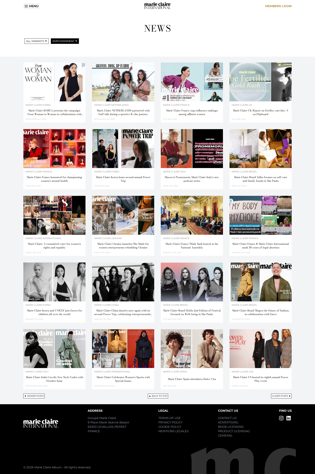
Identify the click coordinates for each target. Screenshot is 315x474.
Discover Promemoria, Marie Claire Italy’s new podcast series (192, 179)
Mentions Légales (173, 431)
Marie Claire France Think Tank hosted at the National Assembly (192, 245)
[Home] (157, 5)
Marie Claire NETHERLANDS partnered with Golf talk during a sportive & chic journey (123, 112)
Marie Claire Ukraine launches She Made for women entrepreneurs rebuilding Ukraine (123, 245)
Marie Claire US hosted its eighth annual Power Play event (260, 379)
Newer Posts (35, 396)
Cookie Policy (169, 427)
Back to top (159, 396)
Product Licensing (234, 431)
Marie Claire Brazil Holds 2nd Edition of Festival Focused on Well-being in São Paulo (192, 312)
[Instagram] (281, 418)
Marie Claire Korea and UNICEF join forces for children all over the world (54, 312)
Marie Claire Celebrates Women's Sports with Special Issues (123, 379)
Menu (34, 6)
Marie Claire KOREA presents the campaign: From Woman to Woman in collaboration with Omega (54, 112)
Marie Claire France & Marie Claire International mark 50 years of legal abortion (260, 245)
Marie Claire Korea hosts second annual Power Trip (123, 179)
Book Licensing (231, 427)
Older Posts (280, 396)
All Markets (35, 41)
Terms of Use (169, 418)
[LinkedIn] (288, 418)
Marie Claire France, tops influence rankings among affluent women (192, 112)
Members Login (278, 6)
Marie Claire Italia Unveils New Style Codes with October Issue (54, 379)
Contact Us (227, 418)
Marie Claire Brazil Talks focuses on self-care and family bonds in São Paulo (260, 179)
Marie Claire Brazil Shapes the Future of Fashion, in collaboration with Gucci (260, 312)
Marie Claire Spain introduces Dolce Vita (192, 379)
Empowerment (63, 41)
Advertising (228, 422)
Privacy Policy (170, 422)
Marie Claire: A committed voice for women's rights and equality (54, 245)
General (225, 435)
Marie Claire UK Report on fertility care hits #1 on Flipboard (260, 112)
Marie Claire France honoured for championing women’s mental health (54, 179)
